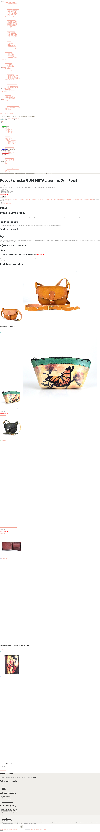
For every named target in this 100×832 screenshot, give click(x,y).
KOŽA (3, 1)
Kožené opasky (22, 173)
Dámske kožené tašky (11, 20)
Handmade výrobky (8, 52)
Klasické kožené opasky (11, 6)
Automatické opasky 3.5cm (12, 5)
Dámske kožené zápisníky (12, 25)
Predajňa (6, 100)
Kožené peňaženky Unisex (12, 47)
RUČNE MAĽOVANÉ (6, 81)
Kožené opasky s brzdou (12, 3)
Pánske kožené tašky (11, 32)
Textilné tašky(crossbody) (10, 90)
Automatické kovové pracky (12, 10)
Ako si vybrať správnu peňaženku (13, 107)
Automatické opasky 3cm (12, 4)
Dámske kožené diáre (11, 17)
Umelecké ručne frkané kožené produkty (9, 811)
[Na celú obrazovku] (1, 830)
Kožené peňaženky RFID (11, 48)
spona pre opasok (83, 199)
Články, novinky (8, 109)
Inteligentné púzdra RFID (12, 49)
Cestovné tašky (10, 65)
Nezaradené (15, 199)
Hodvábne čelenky (10, 74)
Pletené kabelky (10, 53)
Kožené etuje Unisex (11, 45)
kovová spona (29, 199)
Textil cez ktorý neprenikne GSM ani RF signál (10, 812)
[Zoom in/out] (0, 830)
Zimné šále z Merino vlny (9, 79)
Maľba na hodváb (8, 95)
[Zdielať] (2, 830)
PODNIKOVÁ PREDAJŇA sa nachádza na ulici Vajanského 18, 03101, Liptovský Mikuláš (18, 116)
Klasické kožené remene (12, 15)
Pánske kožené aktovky (11, 33)
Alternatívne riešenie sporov (7, 802)
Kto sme (6, 102)
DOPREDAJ (4, 91)
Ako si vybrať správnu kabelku (13, 106)
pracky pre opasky (63, 199)
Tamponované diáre (11, 56)
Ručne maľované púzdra (12, 84)
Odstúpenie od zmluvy (6, 796)
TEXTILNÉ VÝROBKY (6, 88)
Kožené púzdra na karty (11, 46)
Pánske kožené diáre (11, 30)
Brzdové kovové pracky (11, 12)
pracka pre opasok (56, 199)
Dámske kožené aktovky (12, 21)
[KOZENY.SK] (9, 118)
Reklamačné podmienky (6, 799)
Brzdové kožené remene (12, 13)
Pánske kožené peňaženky (12, 37)
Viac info (1, 332)
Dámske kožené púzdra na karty (13, 27)
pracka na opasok (49, 199)
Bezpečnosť (40, 254)
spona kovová (77, 199)
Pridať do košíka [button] (3, 415)
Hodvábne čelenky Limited (12, 75)
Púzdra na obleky (10, 66)
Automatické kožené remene (12, 11)
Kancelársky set (10, 43)
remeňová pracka (70, 199)
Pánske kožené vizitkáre (12, 34)
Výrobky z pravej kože (14, 173)
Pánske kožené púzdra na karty (13, 38)
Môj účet (4, 784)
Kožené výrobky (6, 173)
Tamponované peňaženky (12, 57)
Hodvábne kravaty (8, 71)
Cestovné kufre (10, 64)
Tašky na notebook (8, 129)
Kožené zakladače (10, 44)
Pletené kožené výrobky (9, 96)
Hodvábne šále (8, 68)
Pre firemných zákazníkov (10, 97)
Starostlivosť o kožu (10, 166)
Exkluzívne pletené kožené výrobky (8, 810)
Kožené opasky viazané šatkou (13, 9)
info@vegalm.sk (34, 777)
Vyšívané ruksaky (10, 54)
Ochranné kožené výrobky (10, 98)
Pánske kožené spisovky (12, 35)
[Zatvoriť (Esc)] (3, 830)
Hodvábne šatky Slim (9, 70)
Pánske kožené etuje (11, 31)
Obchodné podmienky (6, 798)
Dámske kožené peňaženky (12, 26)
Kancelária (9, 41)
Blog (3, 785)
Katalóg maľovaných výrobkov (8, 115)
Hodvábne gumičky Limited (12, 77)
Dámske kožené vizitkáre (12, 23)
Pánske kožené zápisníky (12, 36)
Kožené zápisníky (10, 58)
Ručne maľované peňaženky (12, 86)
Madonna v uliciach (5, 813)
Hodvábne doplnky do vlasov (10, 73)
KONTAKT (4, 99)
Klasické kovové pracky (11, 14)
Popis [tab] (3, 202)
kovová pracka (23, 199)
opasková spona (42, 199)
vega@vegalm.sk (3, 113)
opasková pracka (35, 199)
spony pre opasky (90, 199)
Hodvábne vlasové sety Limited (13, 78)
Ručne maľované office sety (12, 87)
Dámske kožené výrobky (9, 16)
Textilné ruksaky (8, 89)
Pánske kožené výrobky (9, 28)
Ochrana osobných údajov (7, 801)
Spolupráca (7, 108)
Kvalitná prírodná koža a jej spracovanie (9, 809)
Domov (1, 173)
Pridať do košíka (3, 197)
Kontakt (6, 101)
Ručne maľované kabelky (12, 85)
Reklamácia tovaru (5, 797)
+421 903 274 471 (9, 113)
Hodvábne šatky (8, 69)
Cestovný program (8, 63)
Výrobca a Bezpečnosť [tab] (6, 203)
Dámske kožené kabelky (12, 22)
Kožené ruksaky (10, 42)
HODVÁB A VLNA (5, 67)
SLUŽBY (4, 92)
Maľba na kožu (7, 155)
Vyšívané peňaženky (11, 55)
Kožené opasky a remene (10, 2)
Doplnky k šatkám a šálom (10, 80)
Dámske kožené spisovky (12, 24)
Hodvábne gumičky (11, 76)
